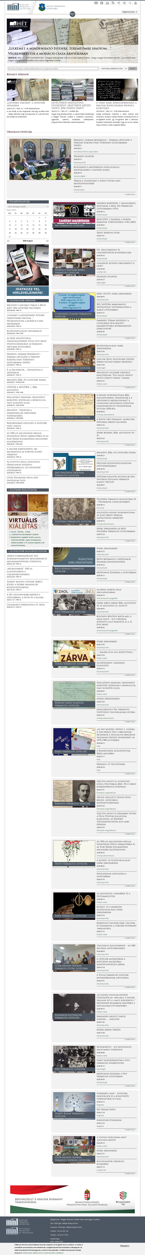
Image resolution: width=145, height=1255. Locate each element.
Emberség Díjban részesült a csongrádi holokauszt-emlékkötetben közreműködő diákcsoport (114, 325)
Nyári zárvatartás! (107, 549)
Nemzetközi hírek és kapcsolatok (86, 152)
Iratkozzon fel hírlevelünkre (96, 3)
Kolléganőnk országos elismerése (110, 1163)
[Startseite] (19, 7)
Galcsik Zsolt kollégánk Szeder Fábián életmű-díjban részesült (115, 360)
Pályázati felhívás (84, 157)
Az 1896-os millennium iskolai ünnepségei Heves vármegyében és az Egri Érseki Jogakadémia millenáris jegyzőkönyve (116, 846)
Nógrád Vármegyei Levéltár (72, 368)
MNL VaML (19, 392)
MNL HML (19, 444)
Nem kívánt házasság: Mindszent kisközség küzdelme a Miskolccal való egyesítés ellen (116, 685)
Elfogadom (125, 1246)
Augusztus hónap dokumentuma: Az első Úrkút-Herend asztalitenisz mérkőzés (116, 515)
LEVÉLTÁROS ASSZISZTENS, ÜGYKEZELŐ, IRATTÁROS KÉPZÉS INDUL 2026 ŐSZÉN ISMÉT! (71, 106)
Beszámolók (31, 58)
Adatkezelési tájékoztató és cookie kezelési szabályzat (43, 1253)
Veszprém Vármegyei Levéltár (73, 521)
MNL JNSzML (20, 382)
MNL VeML (19, 333)
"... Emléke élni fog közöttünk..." (115, 652)
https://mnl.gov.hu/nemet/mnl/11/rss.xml (113, 3)
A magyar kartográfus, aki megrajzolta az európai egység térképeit (24, 452)
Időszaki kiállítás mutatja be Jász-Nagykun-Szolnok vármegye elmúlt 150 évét (116, 479)
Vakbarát (118, 3)
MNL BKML (19, 418)
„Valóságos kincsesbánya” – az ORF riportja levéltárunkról (116, 947)
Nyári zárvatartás (107, 642)
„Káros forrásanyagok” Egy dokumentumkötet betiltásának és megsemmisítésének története (27, 559)
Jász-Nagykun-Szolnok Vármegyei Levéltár (69, 474)
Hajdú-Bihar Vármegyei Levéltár (70, 1115)
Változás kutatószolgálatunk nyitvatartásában (114, 464)
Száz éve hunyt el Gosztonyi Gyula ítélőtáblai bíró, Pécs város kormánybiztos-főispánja (116, 784)
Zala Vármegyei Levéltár (70, 612)
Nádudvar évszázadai (109, 1120)
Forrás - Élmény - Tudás (20, 532)
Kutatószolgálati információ (24, 331)
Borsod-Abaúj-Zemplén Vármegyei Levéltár (69, 704)
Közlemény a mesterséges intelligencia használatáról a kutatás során (96, 168)
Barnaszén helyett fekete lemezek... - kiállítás (111, 1018)
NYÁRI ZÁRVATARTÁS (108, 699)
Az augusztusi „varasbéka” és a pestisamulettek (113, 895)
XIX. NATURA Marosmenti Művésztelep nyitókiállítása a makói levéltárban (114, 307)
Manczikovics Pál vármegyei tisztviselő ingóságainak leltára (116, 711)
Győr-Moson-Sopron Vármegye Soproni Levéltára (73, 1158)
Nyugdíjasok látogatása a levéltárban (112, 875)
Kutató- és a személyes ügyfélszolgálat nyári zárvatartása (109, 910)
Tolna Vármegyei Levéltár (71, 664)
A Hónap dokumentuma (105, 415)
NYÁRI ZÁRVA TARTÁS (108, 1030)
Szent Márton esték (108, 233)
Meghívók (100, 1105)
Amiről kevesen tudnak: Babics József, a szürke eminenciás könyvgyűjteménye (24, 585)
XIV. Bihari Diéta (106, 1110)
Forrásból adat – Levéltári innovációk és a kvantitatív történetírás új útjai (113, 1096)
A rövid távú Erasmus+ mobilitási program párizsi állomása (116, 421)
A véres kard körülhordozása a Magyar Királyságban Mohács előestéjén (116, 106)
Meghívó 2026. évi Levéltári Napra (116, 453)
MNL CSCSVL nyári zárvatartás (114, 294)
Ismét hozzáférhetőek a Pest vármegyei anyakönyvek (113, 1062)
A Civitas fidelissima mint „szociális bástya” (111, 1139)
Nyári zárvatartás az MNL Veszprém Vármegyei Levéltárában (116, 530)
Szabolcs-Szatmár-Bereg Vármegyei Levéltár (70, 271)
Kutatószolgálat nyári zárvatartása (110, 347)
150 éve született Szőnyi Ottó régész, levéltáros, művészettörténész (114, 800)
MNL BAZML (20, 405)
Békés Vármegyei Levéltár (71, 752)
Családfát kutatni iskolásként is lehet (115, 264)
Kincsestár (100, 508)
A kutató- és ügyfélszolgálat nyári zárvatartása (113, 862)
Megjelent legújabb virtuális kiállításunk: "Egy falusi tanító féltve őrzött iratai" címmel (115, 375)
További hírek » (129, 194)
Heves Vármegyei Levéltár (71, 864)
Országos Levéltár (19, 132)
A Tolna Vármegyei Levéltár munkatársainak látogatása (113, 976)
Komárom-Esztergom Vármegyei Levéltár (68, 1016)
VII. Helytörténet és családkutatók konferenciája (114, 251)
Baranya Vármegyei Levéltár (72, 804)
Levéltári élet (74, 111)
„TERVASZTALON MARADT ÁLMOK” (25, 534)
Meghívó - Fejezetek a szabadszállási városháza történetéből (21, 413)
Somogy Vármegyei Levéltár (72, 417)
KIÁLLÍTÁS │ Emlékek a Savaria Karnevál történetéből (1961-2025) (116, 221)
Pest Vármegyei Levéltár (70, 1069)
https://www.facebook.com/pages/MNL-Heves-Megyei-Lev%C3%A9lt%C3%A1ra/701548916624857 (101, 3)
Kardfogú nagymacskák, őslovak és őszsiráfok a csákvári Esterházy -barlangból (116, 926)
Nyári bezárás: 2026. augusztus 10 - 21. (116, 434)
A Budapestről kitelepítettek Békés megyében (113, 752)
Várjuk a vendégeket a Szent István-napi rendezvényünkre (97, 182)
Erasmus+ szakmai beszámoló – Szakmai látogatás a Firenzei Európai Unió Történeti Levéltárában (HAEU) (103, 143)
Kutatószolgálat (79, 176)
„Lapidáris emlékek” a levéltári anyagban (26, 104)
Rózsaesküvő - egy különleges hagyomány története (114, 1048)
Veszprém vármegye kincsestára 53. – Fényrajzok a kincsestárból (116, 500)
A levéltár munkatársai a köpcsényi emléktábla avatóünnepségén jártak (111, 962)
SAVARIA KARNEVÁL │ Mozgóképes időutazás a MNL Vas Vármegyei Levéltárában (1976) (116, 206)
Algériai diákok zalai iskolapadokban (109, 591)
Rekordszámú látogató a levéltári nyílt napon (51, 53)
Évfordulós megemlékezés (106, 793)
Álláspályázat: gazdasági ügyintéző (111, 664)
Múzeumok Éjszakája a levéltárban (116, 573)
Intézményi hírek (80, 162)
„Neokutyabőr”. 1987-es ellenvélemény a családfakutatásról (19, 572)
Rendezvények (79, 190)
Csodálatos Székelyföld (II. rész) (26, 605)
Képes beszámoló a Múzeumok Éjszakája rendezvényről (114, 560)
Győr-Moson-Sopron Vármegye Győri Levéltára (71, 967)
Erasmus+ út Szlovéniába (111, 764)
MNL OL (21, 58)
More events (11, 210)
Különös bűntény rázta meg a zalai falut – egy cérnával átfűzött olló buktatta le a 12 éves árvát (114, 621)
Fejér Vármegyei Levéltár (70, 916)
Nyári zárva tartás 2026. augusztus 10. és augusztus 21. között (116, 604)
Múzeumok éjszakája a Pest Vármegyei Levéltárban (112, 1075)
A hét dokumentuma (32, 108)
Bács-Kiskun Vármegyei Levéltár (69, 570)
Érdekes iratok (102, 384)
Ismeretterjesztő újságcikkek (107, 598)
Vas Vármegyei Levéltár (69, 226)
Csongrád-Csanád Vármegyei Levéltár (73, 315)
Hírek (98, 746)
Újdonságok (101, 282)
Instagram (107, 3)
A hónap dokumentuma (105, 524)
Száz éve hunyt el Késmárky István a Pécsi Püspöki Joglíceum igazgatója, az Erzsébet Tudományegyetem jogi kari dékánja (116, 819)
